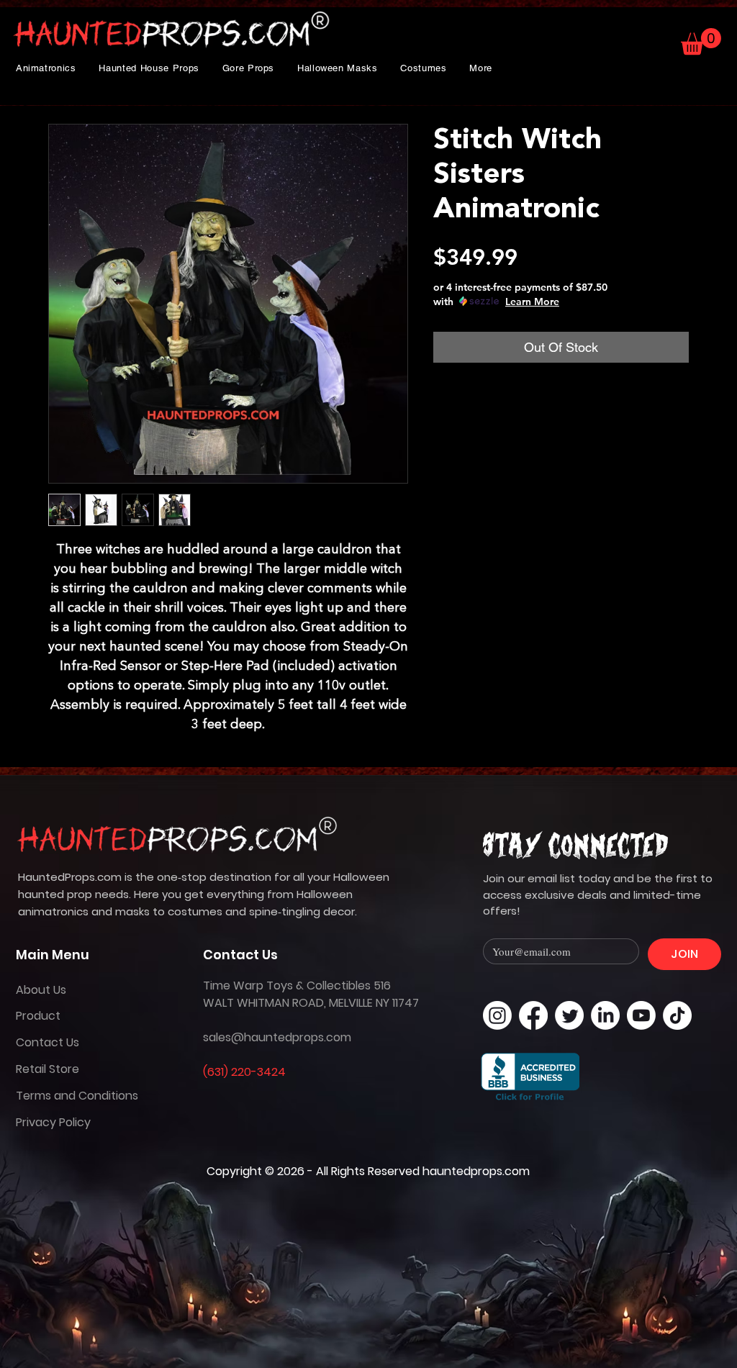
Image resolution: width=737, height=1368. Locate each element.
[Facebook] (533, 1015)
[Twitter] (569, 1015)
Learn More (532, 301)
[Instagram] (497, 1015)
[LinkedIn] (605, 1015)
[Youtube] (641, 1015)
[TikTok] (677, 1015)
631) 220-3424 (246, 1072)
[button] (46, 68)
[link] (701, 41)
